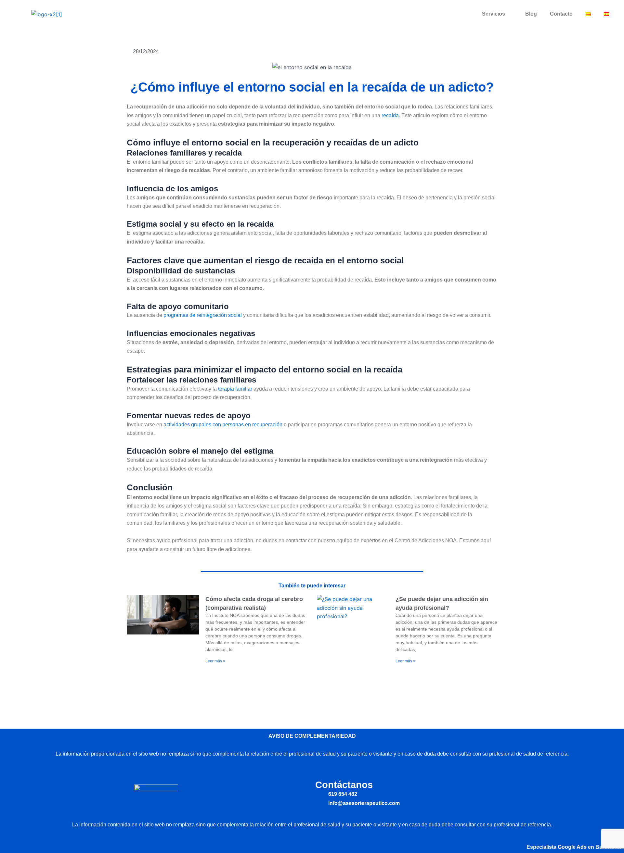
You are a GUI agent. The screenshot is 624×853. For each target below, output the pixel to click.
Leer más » (215, 661)
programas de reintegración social (202, 315)
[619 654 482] (319, 794)
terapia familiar (235, 389)
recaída (390, 115)
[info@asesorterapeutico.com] (319, 803)
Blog (531, 14)
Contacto (561, 14)
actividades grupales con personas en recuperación (222, 424)
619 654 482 (342, 794)
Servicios (493, 14)
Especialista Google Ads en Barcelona (573, 847)
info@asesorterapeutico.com (364, 803)
